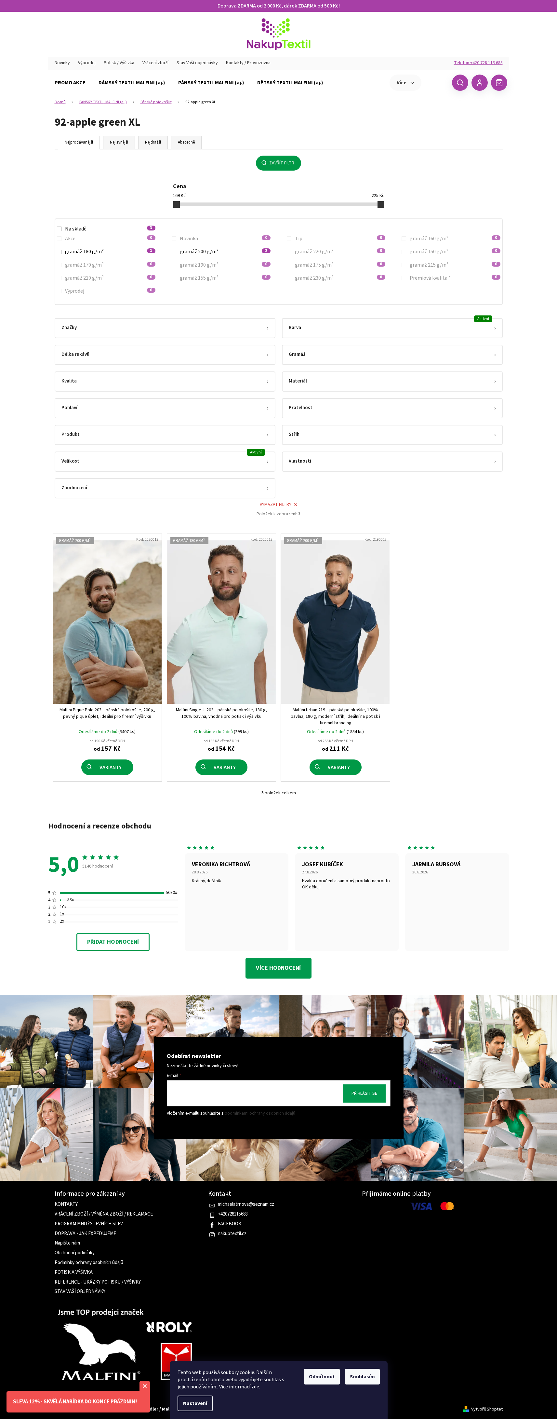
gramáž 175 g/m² (338, 265)
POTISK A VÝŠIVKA (74, 1272)
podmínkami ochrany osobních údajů (260, 1113)
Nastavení (195, 1403)
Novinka (223, 238)
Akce (109, 238)
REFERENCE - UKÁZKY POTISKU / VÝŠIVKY (98, 1282)
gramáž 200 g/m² (223, 251)
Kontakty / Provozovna (248, 63)
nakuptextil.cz (232, 1234)
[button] (165, 328)
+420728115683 (233, 1214)
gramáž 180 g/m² (109, 251)
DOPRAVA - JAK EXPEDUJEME (85, 1234)
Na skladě (109, 229)
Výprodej (87, 63)
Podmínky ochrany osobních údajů (89, 1262)
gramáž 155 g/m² (223, 278)
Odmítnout (322, 1376)
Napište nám (67, 1243)
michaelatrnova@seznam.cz (246, 1204)
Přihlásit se (364, 1093)
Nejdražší (153, 142)
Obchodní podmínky (75, 1253)
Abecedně (186, 142)
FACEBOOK (229, 1224)
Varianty (110, 767)
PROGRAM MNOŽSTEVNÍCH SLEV (89, 1224)
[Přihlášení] (479, 83)
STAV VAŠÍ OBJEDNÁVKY (80, 1291)
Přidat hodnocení (113, 942)
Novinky (62, 63)
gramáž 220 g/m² (338, 251)
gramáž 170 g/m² (109, 265)
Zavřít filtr (281, 163)
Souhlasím (362, 1376)
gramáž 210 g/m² (109, 278)
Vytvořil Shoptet (487, 1409)
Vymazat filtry (275, 504)
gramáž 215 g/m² (453, 265)
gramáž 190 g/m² (223, 265)
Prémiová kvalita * (453, 278)
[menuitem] (70, 83)
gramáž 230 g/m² (338, 278)
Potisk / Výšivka (119, 63)
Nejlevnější (119, 142)
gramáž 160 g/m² (453, 238)
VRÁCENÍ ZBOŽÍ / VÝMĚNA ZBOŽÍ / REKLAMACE (104, 1214)
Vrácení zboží (155, 63)
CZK (435, 82)
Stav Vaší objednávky (197, 63)
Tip (338, 238)
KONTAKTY (66, 1204)
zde (255, 1386)
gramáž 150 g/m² (453, 251)
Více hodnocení (278, 968)
